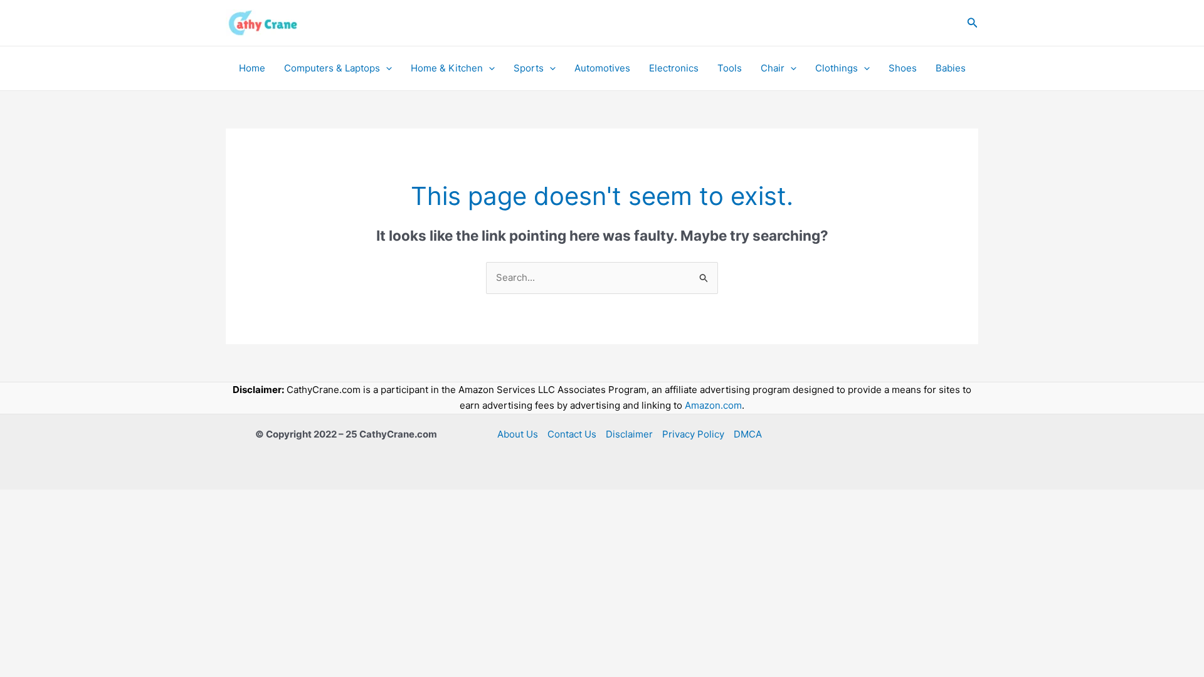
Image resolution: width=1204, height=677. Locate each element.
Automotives (602, 68)
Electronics (674, 68)
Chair (772, 68)
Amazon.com (713, 405)
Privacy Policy (693, 434)
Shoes (903, 68)
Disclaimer (629, 434)
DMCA (748, 434)
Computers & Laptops (332, 68)
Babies (951, 68)
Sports (529, 68)
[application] (386, 68)
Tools (729, 68)
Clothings (836, 68)
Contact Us (571, 434)
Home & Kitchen (447, 68)
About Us (517, 434)
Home (252, 68)
